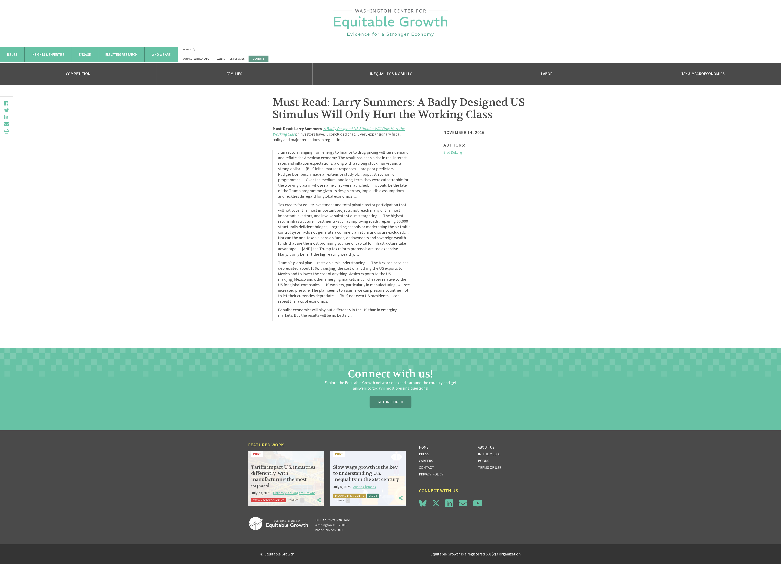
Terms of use (489, 467)
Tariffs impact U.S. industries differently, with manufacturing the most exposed (283, 476)
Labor (547, 73)
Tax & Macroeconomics (703, 73)
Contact (426, 467)
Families (234, 73)
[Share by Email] (6, 124)
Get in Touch (390, 402)
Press (424, 454)
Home (424, 447)
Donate (258, 58)
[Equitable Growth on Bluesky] (422, 502)
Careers (426, 460)
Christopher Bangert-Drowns (294, 493)
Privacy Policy (431, 474)
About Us (486, 447)
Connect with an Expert (197, 58)
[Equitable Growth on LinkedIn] (449, 503)
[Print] (6, 131)
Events (221, 58)
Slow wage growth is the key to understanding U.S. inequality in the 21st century (366, 473)
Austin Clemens (364, 487)
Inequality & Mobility (391, 73)
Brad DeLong (452, 152)
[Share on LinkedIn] (6, 117)
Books (483, 460)
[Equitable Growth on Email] (463, 503)
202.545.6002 (334, 530)
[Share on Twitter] (6, 110)
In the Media (489, 454)
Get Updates (237, 58)
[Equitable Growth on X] (436, 502)
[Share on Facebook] (6, 103)
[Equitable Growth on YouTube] (477, 503)
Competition (78, 73)
